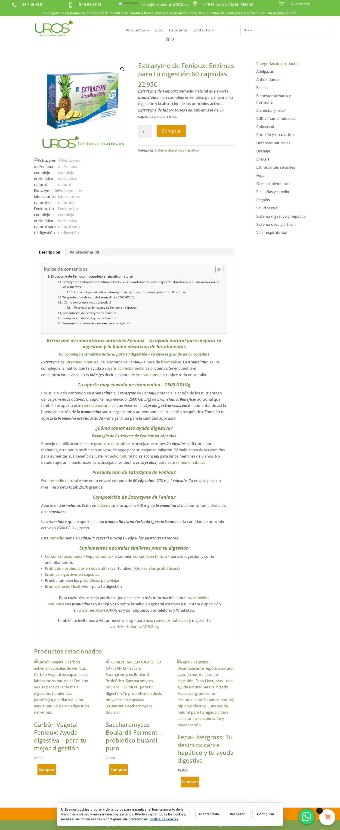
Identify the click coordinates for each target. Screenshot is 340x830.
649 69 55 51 (90, 4)
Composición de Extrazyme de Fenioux (89, 318)
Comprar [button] (47, 769)
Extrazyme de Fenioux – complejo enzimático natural (92, 276)
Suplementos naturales (104, 548)
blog (129, 620)
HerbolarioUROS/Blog (140, 626)
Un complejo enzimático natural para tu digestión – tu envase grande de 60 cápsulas (130, 292)
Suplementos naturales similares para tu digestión (96, 323)
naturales (115, 340)
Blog (159, 30)
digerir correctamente (124, 368)
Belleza (262, 87)
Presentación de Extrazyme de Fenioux (89, 313)
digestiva (160, 428)
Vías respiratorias (271, 232)
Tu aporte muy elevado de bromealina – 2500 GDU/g (98, 297)
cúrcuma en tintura (150, 556)
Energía (262, 159)
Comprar (171, 131)
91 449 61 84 (33, 4)
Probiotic (53, 568)
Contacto (201, 30)
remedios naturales (171, 620)
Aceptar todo (208, 814)
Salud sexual (267, 208)
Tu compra (300, 4)
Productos (135, 30)
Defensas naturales (273, 143)
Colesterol (265, 126)
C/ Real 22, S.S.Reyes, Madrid (228, 4)
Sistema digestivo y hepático (177, 150)
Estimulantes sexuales (275, 167)
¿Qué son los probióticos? (156, 568)
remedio (56, 538)
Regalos (263, 199)
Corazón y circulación (275, 134)
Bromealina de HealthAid (67, 586)
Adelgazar (265, 71)
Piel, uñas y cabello (272, 191)
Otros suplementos (273, 183)
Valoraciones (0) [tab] (84, 252)
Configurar (265, 814)
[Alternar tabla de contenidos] (217, 269)
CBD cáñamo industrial (276, 118)
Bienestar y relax (270, 110)
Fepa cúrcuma (98, 556)
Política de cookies (164, 819)
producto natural (108, 443)
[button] (122, 69)
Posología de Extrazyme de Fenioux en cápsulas (105, 307)
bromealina (171, 362)
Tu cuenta (177, 30)
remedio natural (84, 362)
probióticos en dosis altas (87, 568)
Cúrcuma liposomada (63, 556)
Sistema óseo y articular (277, 224)
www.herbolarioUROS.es (100, 610)
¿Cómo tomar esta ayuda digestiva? (86, 302)
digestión (139, 354)
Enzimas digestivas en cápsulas (72, 574)
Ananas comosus (151, 374)
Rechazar (237, 814)
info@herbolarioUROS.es (165, 4)
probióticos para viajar (100, 580)
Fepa (260, 175)
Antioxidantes (268, 79)
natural (108, 354)
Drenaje (263, 151)
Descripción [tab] (49, 252)
